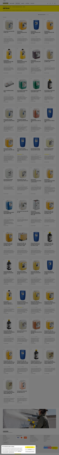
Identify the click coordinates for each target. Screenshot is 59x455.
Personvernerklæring (5, 452)
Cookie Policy (19, 451)
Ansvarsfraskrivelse (11, 452)
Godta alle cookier (30, 447)
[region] (18, 449)
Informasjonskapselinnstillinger (29, 451)
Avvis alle (29, 449)
